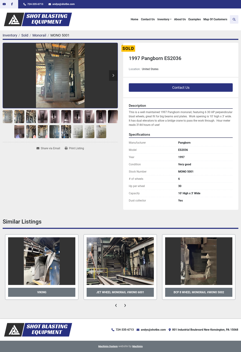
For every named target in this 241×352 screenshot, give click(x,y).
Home (134, 19)
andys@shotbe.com (63, 4)
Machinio (137, 346)
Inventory (163, 19)
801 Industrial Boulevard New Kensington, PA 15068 (205, 329)
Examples (194, 19)
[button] (164, 19)
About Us (180, 19)
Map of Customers (215, 19)
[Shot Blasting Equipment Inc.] (38, 329)
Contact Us (148, 19)
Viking (41, 292)
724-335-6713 (35, 4)
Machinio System (108, 346)
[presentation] (116, 305)
